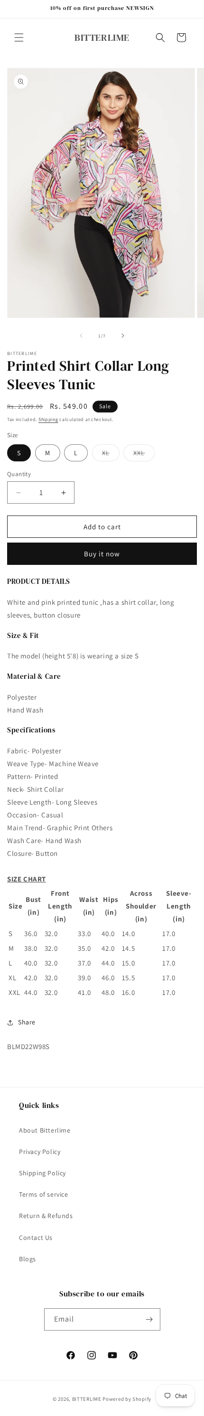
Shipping (48, 419)
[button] (19, 37)
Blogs (27, 1259)
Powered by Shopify (126, 1399)
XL (111, 454)
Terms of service (43, 1194)
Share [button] (27, 1022)
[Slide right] (122, 335)
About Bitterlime (45, 1130)
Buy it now (102, 553)
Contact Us (36, 1237)
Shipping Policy (42, 1173)
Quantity (19, 474)
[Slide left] (81, 335)
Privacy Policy (39, 1151)
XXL (144, 454)
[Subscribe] (149, 1319)
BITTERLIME (87, 1399)
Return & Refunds (46, 1215)
